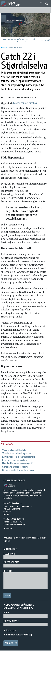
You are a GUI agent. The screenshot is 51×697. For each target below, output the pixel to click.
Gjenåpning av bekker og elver (15, 466)
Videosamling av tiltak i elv (14, 450)
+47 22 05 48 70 (17, 519)
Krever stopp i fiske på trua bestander (18, 456)
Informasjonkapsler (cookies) (19, 634)
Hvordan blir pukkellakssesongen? (17, 463)
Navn (6, 612)
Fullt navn (9, 553)
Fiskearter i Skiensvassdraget (15, 460)
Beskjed (7, 571)
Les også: (8, 444)
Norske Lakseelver (14, 480)
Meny (41, 2)
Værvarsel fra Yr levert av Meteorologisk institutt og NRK (24, 539)
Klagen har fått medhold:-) (26, 102)
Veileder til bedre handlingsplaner (16, 453)
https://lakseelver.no (12, 503)
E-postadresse (11, 621)
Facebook (9, 528)
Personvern (11, 630)
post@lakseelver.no (17, 524)
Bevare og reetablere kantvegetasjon (18, 470)
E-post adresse (11, 562)
